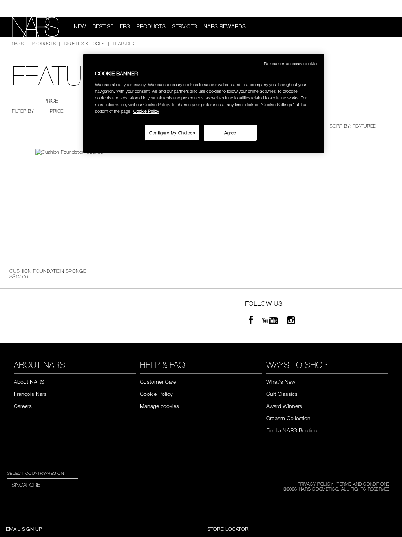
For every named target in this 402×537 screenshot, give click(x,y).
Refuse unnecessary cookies (291, 63)
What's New (280, 381)
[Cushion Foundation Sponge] (70, 198)
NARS (18, 43)
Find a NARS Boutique (293, 430)
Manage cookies (159, 406)
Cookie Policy (156, 393)
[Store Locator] (390, 8)
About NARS (29, 381)
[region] (203, 103)
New (80, 26)
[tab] (73, 111)
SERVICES (184, 26)
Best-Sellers (111, 26)
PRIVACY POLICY (315, 483)
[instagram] (291, 321)
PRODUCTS (151, 26)
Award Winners (284, 406)
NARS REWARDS (224, 26)
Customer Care (158, 381)
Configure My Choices (172, 132)
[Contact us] (377, 8)
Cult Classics (282, 393)
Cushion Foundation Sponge (47, 271)
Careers (23, 406)
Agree (230, 132)
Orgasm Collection (288, 418)
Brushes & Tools (84, 43)
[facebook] (251, 321)
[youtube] (270, 321)
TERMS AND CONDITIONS (363, 483)
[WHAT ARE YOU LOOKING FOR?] (386, 26)
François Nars (30, 393)
